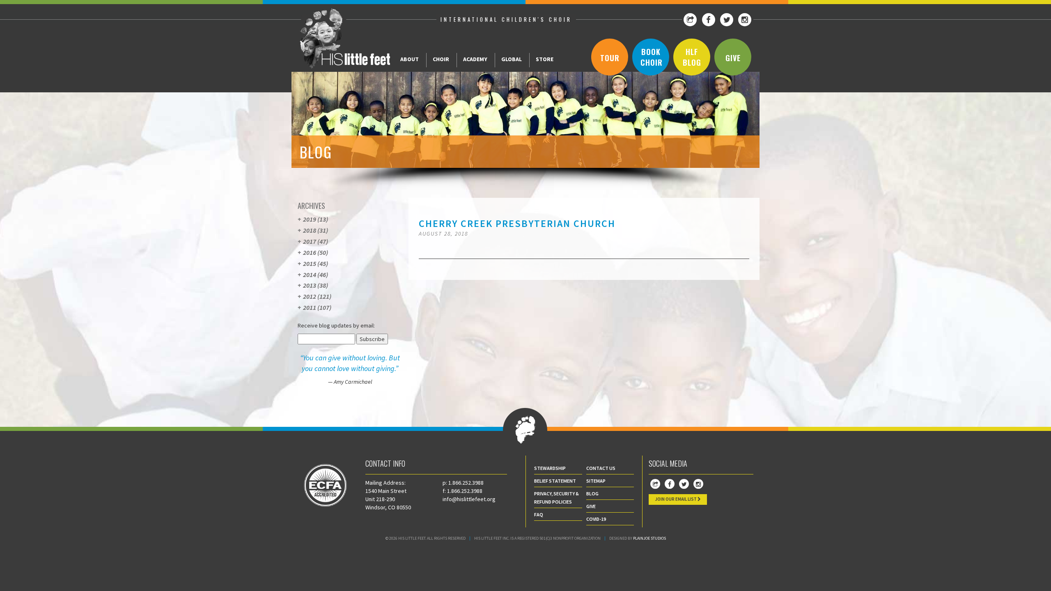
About (409, 59)
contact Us (600, 468)
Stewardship (550, 468)
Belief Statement (555, 481)
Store (544, 59)
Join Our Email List (676, 499)
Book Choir (651, 57)
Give (733, 58)
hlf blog (692, 57)
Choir (441, 59)
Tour (610, 58)
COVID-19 (596, 519)
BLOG (592, 493)
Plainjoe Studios (649, 538)
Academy (475, 59)
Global (511, 59)
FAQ (538, 514)
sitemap (596, 481)
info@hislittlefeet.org (469, 499)
